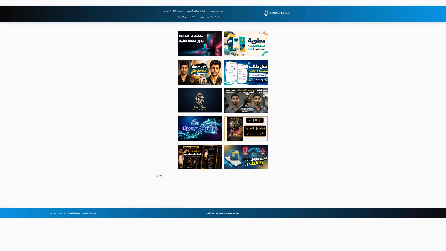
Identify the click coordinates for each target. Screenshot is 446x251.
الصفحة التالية (160, 175)
